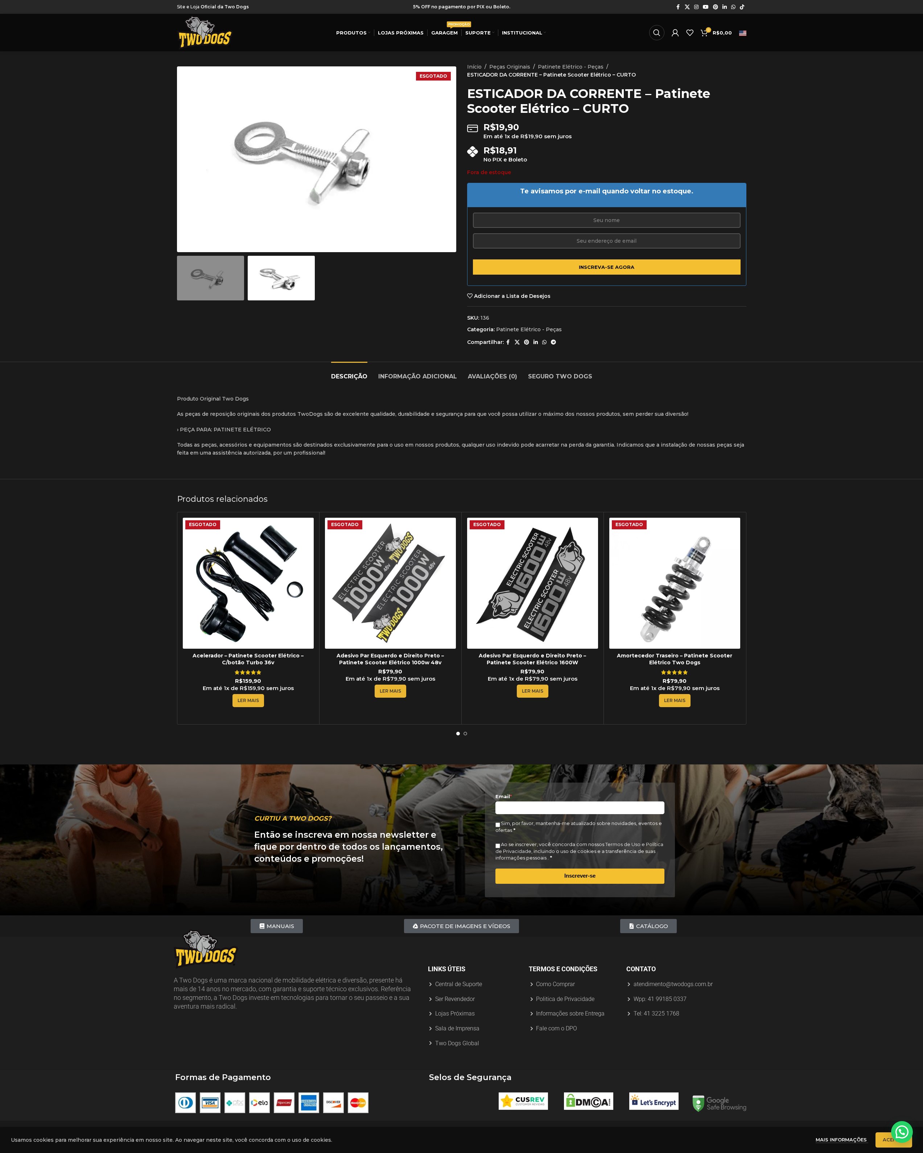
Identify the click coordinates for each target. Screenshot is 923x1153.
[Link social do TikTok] (742, 7)
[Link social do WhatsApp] (733, 7)
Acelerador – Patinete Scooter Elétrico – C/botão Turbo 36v (248, 659)
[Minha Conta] (675, 32)
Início (474, 66)
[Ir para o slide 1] (313, 245)
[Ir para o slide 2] (320, 245)
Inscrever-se (580, 876)
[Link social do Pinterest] (715, 7)
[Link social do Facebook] (678, 7)
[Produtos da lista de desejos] (690, 32)
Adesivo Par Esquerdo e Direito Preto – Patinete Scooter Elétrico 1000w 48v (390, 659)
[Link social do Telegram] (553, 342)
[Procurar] (657, 32)
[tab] (349, 373)
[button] (902, 1132)
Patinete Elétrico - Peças (570, 66)
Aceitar (894, 1139)
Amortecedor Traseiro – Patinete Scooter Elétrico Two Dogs (674, 659)
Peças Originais (509, 66)
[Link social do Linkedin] (724, 7)
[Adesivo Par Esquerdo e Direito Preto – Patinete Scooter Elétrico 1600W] (532, 583)
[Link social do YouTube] (706, 7)
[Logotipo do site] (205, 32)
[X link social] (687, 7)
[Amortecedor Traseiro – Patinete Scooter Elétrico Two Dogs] (674, 583)
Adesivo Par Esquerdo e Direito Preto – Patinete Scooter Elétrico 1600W (532, 659)
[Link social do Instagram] (696, 7)
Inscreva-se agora (606, 267)
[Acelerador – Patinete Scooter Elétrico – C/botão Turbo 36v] (248, 583)
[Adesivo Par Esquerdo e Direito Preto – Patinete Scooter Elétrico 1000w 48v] (390, 583)
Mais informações (842, 1139)
